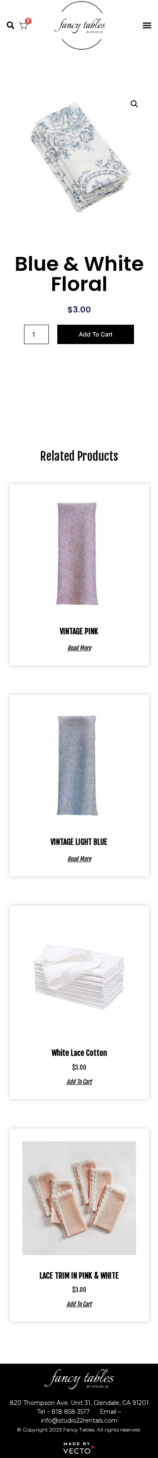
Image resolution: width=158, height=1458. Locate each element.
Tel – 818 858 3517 (63, 1411)
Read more (79, 647)
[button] (10, 25)
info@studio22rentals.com (79, 1420)
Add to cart (95, 334)
